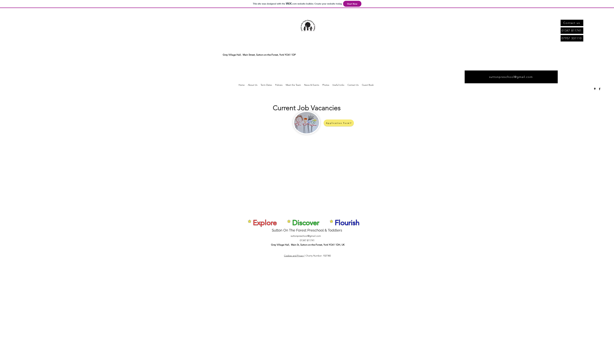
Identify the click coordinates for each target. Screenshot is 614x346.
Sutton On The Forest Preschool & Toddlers (307, 230)
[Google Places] (594, 89)
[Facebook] (599, 89)
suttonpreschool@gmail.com (306, 235)
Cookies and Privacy (294, 255)
